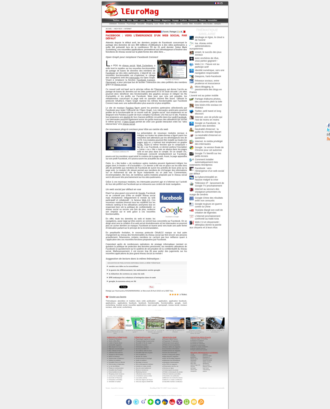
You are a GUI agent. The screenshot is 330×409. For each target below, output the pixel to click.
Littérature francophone (115, 352)
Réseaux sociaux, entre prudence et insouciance (207, 82)
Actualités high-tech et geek (143, 352)
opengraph (162, 305)
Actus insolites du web (115, 372)
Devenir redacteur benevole (198, 348)
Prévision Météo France (170, 339)
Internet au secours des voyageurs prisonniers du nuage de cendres (205, 192)
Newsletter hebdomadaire (171, 362)
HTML (140, 145)
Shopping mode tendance (116, 374)
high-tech (118, 29)
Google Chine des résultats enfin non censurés (209, 199)
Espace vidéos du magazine (171, 347)
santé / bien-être (135, 316)
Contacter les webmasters (198, 343)
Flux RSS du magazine (170, 364)
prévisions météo (207, 355)
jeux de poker (206, 365)
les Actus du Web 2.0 (141, 348)
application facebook (177, 301)
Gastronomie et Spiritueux (116, 358)
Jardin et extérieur (141, 360)
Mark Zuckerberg (145, 65)
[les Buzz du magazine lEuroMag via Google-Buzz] (143, 399)
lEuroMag (153, 388)
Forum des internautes (170, 352)
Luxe (156, 24)
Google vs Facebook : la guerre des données (207, 124)
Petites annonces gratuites (171, 345)
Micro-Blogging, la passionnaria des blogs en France (205, 89)
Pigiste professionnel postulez (199, 349)
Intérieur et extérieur (114, 360)
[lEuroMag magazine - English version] (218, 3)
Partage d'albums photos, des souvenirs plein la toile (208, 100)
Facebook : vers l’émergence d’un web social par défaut (206, 171)
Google (141, 193)
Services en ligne (168, 368)
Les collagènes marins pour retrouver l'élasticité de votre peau (115, 332)
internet (127, 29)
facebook (142, 303)
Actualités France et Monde (116, 362)
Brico (173, 24)
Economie (193, 20)
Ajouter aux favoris (117, 297)
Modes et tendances (141, 370)
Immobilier (212, 20)
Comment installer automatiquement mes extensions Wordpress (203, 162)
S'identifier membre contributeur (172, 381)
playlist (127, 117)
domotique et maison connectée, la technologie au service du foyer (195, 332)
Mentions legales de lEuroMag (200, 339)
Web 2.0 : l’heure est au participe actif (207, 65)
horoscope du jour (207, 359)
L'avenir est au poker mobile (203, 95)
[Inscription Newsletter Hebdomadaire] (328, 137)
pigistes (205, 371)
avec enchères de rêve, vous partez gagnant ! (207, 59)
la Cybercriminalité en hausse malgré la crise (206, 178)
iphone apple (194, 369)
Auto (123, 20)
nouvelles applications (137, 305)
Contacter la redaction (197, 342)
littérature (205, 354)
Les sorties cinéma (141, 377)
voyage (192, 354)
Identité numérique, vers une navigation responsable (209, 71)
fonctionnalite (153, 303)
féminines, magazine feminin (115, 316)
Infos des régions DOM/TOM (144, 381)
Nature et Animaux (114, 356)
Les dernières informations (171, 348)
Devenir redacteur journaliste (172, 374)
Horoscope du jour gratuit (171, 343)
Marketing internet (141, 372)
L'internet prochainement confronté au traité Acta (207, 217)
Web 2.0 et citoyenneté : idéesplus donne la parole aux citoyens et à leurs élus (205, 225)
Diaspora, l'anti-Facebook (208, 76)
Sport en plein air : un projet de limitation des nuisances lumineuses (155, 332)
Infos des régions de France (144, 379)
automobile (193, 360)
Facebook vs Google (172, 216)
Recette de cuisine (141, 356)
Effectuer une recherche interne (173, 377)
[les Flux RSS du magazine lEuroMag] (201, 399)
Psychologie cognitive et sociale (145, 339)
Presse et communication (116, 368)
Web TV (159, 388)
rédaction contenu (207, 366)
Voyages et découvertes (115, 354)
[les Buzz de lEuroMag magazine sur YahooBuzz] (179, 399)
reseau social (173, 305)
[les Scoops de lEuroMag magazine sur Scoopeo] (158, 399)
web (146, 142)
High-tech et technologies (116, 348)
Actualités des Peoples (115, 370)
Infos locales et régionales (116, 364)
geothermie (193, 357)
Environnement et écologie (143, 358)
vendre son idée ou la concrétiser (123, 266)
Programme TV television (170, 341)
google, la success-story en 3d (122, 281)
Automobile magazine (114, 345)
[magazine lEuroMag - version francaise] (215, 3)
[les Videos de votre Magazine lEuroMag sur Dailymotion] (165, 399)
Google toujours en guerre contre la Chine (208, 205)
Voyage (175, 20)
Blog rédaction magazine (170, 356)
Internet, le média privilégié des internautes (209, 142)
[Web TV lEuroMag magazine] (221, 3)
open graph (152, 305)
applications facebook (127, 303)
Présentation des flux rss (170, 366)
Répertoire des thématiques (171, 360)
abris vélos (193, 363)
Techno (116, 20)
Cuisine (185, 24)
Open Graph (129, 122)
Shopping (149, 24)
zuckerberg (127, 307)
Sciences (122, 24)
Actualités (198, 24)
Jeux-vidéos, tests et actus (143, 350)
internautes (134, 78)
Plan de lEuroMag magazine (171, 358)
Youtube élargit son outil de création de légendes (209, 211)
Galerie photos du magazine (171, 350)
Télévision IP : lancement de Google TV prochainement (209, 184)
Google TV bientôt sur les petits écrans (208, 154)
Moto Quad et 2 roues (115, 347)
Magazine (166, 20)
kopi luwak (206, 368)
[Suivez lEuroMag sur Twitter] (136, 399)
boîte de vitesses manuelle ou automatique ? (215, 331)
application (163, 301)
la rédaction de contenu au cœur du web (127, 274)
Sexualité (141, 24)
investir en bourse (207, 360)
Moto (129, 20)
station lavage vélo (195, 365)
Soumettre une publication (171, 376)
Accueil (109, 29)
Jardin (178, 24)
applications (110, 303)
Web (191, 24)
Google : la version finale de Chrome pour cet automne (209, 148)
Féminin (157, 20)
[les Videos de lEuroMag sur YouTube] (172, 399)
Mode (162, 24)
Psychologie (131, 24)
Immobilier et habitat (114, 381)
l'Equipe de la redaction (198, 340)
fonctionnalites (167, 303)
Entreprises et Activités (115, 379)
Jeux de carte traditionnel (143, 368)
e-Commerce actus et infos (143, 376)
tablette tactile (194, 359)
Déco (167, 24)
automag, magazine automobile (215, 316)
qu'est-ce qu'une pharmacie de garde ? (135, 331)
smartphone (193, 371)
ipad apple (193, 368)
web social (117, 307)
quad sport (193, 362)
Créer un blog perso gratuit (171, 354)
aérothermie (206, 363)
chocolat (193, 366)
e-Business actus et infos (143, 374)
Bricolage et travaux (141, 362)
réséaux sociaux (207, 362)
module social (121, 305)
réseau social (128, 65)
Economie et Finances (115, 377)
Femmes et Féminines (115, 339)
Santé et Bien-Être (114, 341)
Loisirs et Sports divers (115, 343)
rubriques (217, 24)
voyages (175, 316)
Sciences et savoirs (141, 345)
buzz (169, 388)
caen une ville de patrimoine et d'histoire (175, 331)
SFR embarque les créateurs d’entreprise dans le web (132, 277)
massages (193, 355)
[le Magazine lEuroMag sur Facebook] (129, 399)
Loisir (142, 20)
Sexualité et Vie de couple (143, 343)
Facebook (110, 73)
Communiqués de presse (170, 370)
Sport (136, 20)
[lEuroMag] (132, 7)
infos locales (208, 24)
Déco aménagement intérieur (144, 364)
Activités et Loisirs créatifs (143, 366)
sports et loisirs (155, 316)
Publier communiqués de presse (173, 372)
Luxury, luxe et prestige (115, 376)
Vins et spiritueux (140, 354)
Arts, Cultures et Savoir (115, 350)
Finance (203, 20)
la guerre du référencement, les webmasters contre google (134, 270)
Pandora (130, 108)
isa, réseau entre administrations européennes (200, 46)
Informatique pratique (142, 347)
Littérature (113, 24)
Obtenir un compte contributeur (172, 379)
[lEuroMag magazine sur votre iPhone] (187, 399)
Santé (149, 20)
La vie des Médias (113, 366)
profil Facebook (179, 117)
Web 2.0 (146, 200)
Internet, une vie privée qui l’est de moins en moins (208, 118)
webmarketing (206, 369)
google (178, 303)
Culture (183, 20)
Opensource (160, 89)
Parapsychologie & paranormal (144, 341)
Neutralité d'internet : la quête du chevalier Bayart (208, 130)
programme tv (206, 357)
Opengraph (111, 82)
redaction (175, 388)
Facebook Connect (146, 80)
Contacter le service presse (198, 345)
